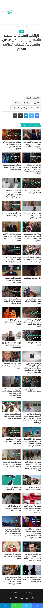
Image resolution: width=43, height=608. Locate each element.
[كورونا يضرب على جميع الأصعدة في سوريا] (31, 183)
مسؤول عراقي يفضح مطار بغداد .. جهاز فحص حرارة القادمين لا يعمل (12, 167)
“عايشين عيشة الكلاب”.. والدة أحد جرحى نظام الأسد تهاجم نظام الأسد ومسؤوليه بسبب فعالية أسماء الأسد (12, 393)
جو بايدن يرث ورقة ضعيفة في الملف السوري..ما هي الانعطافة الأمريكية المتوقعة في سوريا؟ (32, 442)
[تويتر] (31, 115)
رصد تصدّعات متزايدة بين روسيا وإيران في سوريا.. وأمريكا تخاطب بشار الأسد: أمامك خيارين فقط (32, 557)
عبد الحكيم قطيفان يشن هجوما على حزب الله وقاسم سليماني (32, 215)
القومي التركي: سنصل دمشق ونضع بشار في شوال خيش (13, 280)
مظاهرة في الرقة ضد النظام (34, 343)
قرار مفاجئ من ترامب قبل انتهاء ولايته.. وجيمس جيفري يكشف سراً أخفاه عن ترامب (31, 145)
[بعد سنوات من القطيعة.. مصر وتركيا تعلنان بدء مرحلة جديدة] (11, 356)
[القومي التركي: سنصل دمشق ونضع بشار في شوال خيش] (11, 270)
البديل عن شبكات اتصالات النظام (26, 103)
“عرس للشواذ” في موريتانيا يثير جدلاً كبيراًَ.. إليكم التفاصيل (13, 508)
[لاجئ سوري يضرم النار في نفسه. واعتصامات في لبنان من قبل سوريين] (31, 570)
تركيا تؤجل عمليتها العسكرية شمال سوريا (33, 488)
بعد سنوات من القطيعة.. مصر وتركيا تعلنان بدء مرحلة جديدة (11, 365)
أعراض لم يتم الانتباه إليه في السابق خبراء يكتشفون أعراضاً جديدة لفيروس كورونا (32, 323)
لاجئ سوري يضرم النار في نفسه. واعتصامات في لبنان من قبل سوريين (32, 579)
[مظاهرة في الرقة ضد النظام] (31, 335)
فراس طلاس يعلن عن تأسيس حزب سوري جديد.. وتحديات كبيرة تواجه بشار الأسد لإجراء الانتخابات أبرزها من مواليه (32, 418)
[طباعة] (15, 115)
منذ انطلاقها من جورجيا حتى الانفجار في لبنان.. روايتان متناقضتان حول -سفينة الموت (13, 532)
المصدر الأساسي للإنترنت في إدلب (25, 107)
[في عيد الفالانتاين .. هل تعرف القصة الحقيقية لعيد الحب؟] (11, 547)
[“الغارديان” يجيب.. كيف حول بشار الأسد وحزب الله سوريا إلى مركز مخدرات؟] (31, 250)
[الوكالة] (9, 12)
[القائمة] (3, 12)
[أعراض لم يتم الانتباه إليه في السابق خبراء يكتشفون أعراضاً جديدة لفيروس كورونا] (31, 312)
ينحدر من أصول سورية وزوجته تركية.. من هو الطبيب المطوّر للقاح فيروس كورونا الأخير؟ (13, 193)
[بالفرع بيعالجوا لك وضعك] (31, 270)
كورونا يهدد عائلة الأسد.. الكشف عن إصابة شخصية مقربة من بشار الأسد (12, 301)
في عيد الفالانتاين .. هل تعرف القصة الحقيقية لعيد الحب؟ (12, 556)
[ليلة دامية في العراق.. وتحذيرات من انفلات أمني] (11, 480)
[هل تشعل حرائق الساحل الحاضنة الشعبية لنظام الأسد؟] (11, 312)
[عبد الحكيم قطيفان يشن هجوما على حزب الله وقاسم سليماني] (31, 206)
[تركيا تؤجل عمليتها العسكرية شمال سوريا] (31, 480)
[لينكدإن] (26, 115)
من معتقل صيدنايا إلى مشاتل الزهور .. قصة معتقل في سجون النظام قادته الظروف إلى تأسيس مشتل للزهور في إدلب (32, 368)
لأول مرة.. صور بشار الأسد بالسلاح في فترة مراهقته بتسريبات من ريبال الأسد (12, 464)
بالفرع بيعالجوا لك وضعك (32, 278)
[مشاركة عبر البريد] (20, 115)
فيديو (17, 27)
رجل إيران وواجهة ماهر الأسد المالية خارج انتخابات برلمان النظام (12, 441)
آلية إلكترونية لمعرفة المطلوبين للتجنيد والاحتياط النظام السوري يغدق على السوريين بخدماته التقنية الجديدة (32, 169)
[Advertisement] (27, 12)
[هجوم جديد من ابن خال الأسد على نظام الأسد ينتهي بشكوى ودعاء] (11, 250)
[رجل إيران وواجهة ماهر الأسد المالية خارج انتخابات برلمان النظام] (11, 432)
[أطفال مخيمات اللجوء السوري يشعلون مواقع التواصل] (31, 291)
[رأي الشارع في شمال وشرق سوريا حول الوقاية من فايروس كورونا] (11, 335)
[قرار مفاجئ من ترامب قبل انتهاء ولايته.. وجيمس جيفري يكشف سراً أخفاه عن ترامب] (31, 134)
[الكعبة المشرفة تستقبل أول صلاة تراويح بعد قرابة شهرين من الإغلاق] (11, 406)
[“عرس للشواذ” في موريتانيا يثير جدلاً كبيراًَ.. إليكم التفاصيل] (11, 498)
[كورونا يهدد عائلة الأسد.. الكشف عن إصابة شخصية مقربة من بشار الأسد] (11, 291)
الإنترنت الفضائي (32, 98)
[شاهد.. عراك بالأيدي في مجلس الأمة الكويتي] (31, 381)
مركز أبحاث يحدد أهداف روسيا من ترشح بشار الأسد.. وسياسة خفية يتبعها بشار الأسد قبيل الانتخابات (12, 580)
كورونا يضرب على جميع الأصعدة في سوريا (33, 191)
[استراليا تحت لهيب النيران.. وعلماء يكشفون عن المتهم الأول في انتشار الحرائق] (11, 134)
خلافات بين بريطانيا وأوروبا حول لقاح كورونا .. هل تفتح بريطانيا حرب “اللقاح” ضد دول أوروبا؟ (32, 509)
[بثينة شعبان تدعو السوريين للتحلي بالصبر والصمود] (11, 206)
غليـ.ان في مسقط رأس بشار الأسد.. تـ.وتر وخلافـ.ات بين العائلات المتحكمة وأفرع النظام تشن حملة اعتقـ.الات (32, 466)
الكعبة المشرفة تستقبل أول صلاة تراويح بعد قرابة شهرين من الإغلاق (12, 416)
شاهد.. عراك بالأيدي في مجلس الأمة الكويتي (33, 390)
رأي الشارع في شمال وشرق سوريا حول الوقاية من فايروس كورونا (11, 345)
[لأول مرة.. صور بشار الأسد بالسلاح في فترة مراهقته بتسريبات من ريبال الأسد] (11, 454)
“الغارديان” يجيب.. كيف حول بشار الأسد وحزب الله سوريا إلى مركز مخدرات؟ (31, 259)
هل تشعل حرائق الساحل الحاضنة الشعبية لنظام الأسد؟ (12, 322)
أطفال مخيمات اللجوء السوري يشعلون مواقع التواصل (33, 301)
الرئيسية (23, 27)
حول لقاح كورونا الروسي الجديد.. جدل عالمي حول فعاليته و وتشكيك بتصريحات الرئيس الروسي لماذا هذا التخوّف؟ (33, 533)
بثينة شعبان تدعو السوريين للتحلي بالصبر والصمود (11, 214)
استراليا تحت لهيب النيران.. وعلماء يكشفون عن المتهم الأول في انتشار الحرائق (12, 145)
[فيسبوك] (37, 115)
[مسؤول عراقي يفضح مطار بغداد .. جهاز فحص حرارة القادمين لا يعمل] (11, 158)
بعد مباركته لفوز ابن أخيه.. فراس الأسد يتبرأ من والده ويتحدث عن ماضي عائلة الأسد (12, 237)
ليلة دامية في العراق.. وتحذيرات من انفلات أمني (12, 488)
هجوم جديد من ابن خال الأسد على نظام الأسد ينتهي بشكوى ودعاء (13, 259)
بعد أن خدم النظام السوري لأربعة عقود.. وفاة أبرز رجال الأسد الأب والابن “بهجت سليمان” (32, 237)
